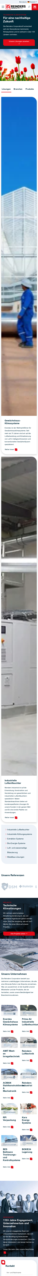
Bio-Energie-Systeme (16, 843)
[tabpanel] (19, 480)
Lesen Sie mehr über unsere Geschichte (18, 1249)
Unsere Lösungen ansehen (19, 41)
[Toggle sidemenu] (3, 6)
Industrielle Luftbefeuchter (18, 829)
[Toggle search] (29, 7)
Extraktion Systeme (15, 838)
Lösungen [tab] (6, 89)
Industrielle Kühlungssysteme (19, 834)
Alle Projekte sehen (18, 934)
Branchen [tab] (18, 89)
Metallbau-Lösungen (15, 857)
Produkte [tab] (30, 89)
